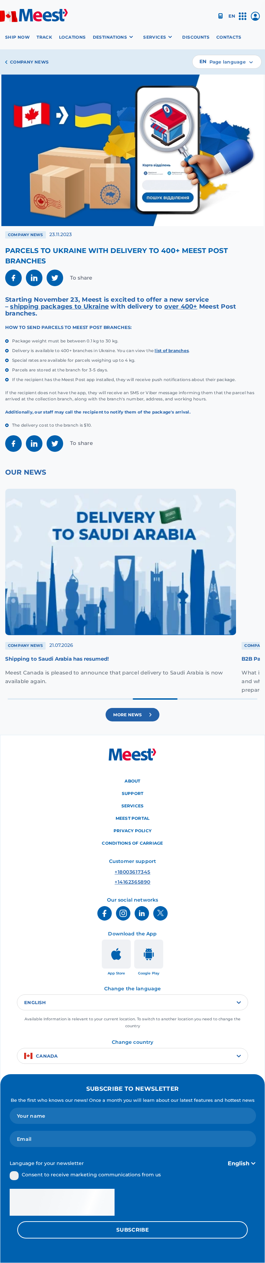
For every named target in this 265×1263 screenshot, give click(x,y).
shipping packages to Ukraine (59, 306)
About (132, 781)
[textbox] (227, 61)
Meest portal (133, 818)
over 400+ (180, 306)
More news (127, 714)
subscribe (132, 1229)
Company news (29, 62)
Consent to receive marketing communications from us (91, 1175)
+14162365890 (132, 882)
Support (133, 793)
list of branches (172, 350)
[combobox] (227, 62)
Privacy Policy (132, 830)
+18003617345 (132, 872)
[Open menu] (242, 19)
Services (132, 805)
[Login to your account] (255, 19)
